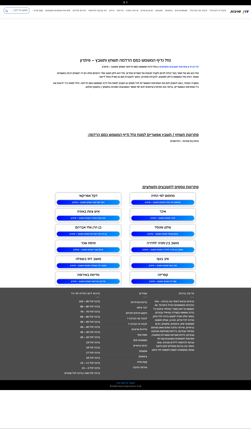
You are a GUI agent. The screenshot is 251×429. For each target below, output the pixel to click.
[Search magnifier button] (6, 11)
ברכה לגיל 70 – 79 (90, 311)
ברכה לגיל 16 (93, 357)
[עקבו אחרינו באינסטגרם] (124, 3)
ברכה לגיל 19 (93, 342)
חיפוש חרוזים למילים (136, 313)
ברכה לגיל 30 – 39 (90, 332)
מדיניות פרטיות (139, 329)
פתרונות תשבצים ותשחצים (173, 66)
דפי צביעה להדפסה (97, 10)
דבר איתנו (142, 307)
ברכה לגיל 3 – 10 (91, 368)
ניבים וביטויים (147, 10)
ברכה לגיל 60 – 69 (90, 316)
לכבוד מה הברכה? (198, 10)
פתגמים (159, 10)
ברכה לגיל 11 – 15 (90, 363)
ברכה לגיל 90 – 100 (89, 301)
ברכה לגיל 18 (93, 347)
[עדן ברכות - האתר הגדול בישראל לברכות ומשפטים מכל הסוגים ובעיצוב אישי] (239, 12)
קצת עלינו (38, 10)
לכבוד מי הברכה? (218, 10)
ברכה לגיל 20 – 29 (90, 337)
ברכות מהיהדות (139, 302)
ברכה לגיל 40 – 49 (90, 327)
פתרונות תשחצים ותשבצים (57, 10)
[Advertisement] (238, 126)
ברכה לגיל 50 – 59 (90, 322)
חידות (112, 10)
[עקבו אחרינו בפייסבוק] (127, 3)
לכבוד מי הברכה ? (137, 324)
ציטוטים (169, 10)
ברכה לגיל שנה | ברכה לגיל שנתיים (82, 373)
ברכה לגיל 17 (93, 352)
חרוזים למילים (79, 10)
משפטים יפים (181, 10)
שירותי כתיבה (132, 10)
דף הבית (194, 66)
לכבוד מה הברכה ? (137, 318)
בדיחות (120, 10)
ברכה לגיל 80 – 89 (90, 306)
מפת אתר (142, 335)
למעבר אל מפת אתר (125, 383)
